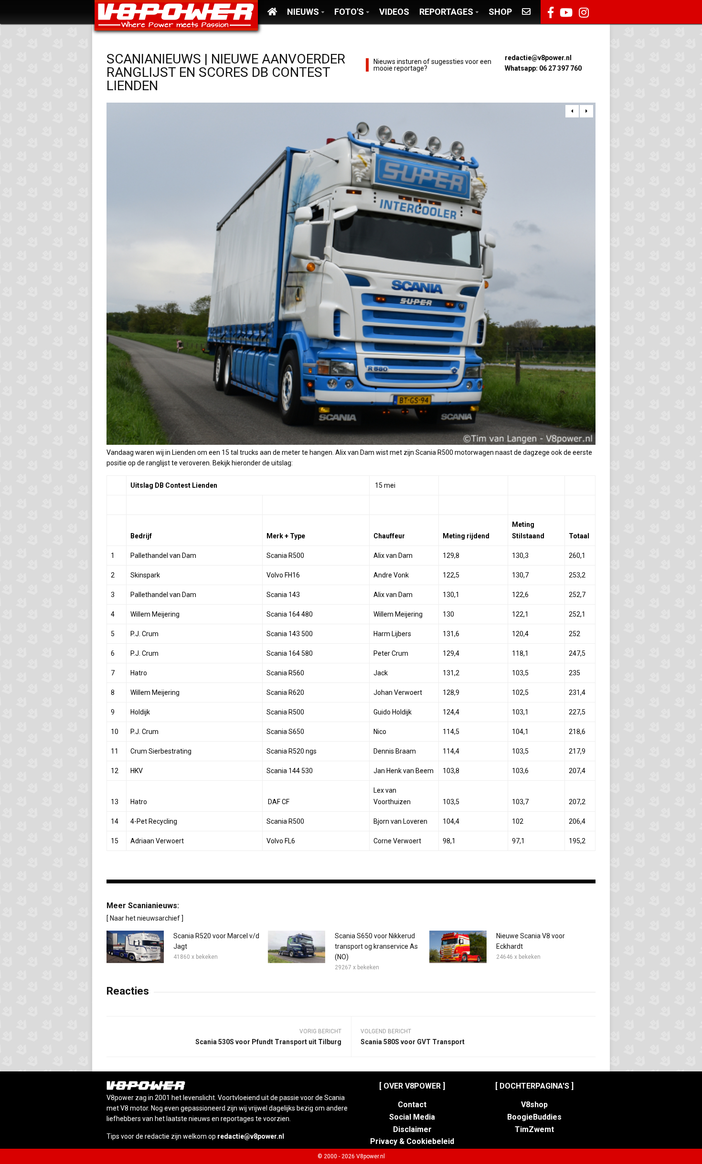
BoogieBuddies (534, 1117)
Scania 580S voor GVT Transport (413, 1042)
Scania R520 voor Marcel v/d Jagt (216, 941)
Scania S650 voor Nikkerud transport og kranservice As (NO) (376, 946)
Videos (394, 12)
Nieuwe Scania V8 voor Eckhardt (530, 941)
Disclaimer (412, 1129)
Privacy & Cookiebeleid (412, 1141)
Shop (500, 12)
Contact (412, 1104)
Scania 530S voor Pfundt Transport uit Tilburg (268, 1042)
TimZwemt (534, 1129)
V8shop (534, 1104)
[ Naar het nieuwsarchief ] (144, 918)
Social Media (412, 1117)
